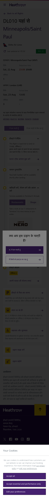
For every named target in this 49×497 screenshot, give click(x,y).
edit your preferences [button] (28, 468)
